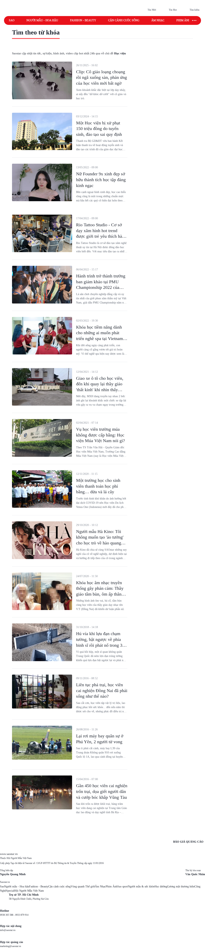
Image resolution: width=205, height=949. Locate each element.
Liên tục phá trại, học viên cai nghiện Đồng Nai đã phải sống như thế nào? (101, 690)
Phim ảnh (183, 20)
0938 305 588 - (7, 914)
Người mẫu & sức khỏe (141, 886)
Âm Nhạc (100, 886)
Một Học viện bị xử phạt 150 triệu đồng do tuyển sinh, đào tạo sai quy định (99, 128)
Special (10, 890)
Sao (11, 20)
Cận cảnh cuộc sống (123, 20)
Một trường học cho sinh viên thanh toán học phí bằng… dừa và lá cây (98, 486)
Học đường (161, 886)
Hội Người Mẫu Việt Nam (29, 890)
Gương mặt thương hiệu (180, 886)
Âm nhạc (157, 20)
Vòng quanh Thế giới (83, 886)
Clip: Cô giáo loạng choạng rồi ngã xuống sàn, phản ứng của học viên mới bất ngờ (101, 77)
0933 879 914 (21, 914)
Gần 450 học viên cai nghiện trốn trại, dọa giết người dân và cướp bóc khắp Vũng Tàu (101, 791)
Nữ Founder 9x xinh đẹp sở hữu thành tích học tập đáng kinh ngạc (101, 179)
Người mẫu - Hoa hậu (42, 20)
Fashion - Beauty (83, 20)
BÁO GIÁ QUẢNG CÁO (188, 841)
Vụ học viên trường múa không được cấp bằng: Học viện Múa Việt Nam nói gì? (100, 435)
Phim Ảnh (111, 886)
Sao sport (122, 886)
